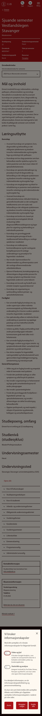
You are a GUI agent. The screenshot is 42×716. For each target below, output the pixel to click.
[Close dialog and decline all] (37, 632)
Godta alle (33, 705)
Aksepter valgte (21, 705)
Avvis (9, 705)
